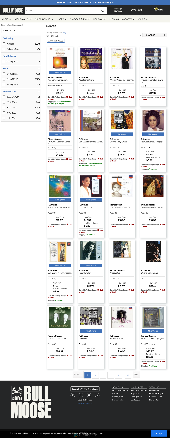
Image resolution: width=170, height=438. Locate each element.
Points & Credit (155, 397)
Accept (158, 433)
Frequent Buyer (156, 394)
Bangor (65, 32)
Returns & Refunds (138, 390)
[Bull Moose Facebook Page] (81, 395)
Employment (118, 397)
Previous (78, 374)
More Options (60, 72)
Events (115, 394)
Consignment (136, 397)
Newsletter (154, 400)
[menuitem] (6, 18)
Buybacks (135, 394)
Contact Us (135, 400)
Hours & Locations (120, 390)
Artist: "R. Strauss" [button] (55, 40)
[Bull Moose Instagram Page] (97, 395)
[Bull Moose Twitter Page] (72, 395)
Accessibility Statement (85, 403)
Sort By (138, 35)
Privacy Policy (118, 400)
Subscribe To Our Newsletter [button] (85, 389)
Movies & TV (9, 31)
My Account (136, 10)
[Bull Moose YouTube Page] (89, 395)
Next (136, 374)
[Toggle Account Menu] (143, 10)
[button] (21, 38)
